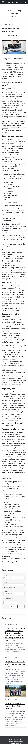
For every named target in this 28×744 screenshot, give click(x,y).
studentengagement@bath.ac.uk (14, 558)
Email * (6, 582)
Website (6, 591)
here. (8, 246)
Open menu (2, 2)
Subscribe (14, 16)
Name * (6, 575)
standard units (7, 123)
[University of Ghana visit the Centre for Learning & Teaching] (15, 691)
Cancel (13, 606)
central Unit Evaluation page (15, 455)
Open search (25, 2)
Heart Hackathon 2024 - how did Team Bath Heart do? (15, 706)
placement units (19, 123)
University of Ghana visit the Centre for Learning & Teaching (15, 663)
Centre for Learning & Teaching (14, 11)
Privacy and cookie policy (16, 741)
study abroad (7, 126)
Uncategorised (12, 35)
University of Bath (14, 2)
